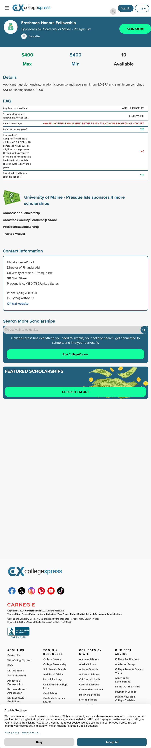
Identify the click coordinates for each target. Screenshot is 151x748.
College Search (52, 659)
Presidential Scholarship (21, 227)
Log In (142, 8)
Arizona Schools (88, 669)
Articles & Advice (53, 674)
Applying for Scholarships (122, 679)
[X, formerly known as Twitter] (21, 593)
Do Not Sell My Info (87, 614)
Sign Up (125, 8)
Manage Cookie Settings (110, 614)
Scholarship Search (54, 669)
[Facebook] (12, 593)
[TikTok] (60, 593)
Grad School (50, 693)
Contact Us (13, 655)
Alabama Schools (89, 659)
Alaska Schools (87, 664)
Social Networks (16, 675)
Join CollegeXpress (75, 354)
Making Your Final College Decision (125, 698)
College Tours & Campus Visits (129, 671)
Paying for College (125, 691)
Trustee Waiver (14, 234)
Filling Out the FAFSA (127, 686)
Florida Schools (88, 699)
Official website (17, 303)
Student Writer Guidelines (16, 699)
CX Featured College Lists (55, 686)
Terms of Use (13, 614)
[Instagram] (31, 593)
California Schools (89, 679)
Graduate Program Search (54, 700)
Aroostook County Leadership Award (30, 220)
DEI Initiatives (15, 670)
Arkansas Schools (89, 674)
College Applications (127, 659)
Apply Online (135, 28)
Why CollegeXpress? (19, 660)
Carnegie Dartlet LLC (35, 610)
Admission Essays (125, 664)
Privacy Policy (28, 614)
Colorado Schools (89, 684)
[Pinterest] (41, 593)
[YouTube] (51, 593)
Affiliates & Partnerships (15, 682)
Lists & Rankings (53, 679)
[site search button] (113, 11)
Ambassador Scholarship (21, 213)
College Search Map (54, 664)
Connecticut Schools (91, 689)
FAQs (10, 665)
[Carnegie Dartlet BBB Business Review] (18, 637)
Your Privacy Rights (67, 614)
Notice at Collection (46, 614)
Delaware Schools (89, 694)
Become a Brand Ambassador (16, 691)
